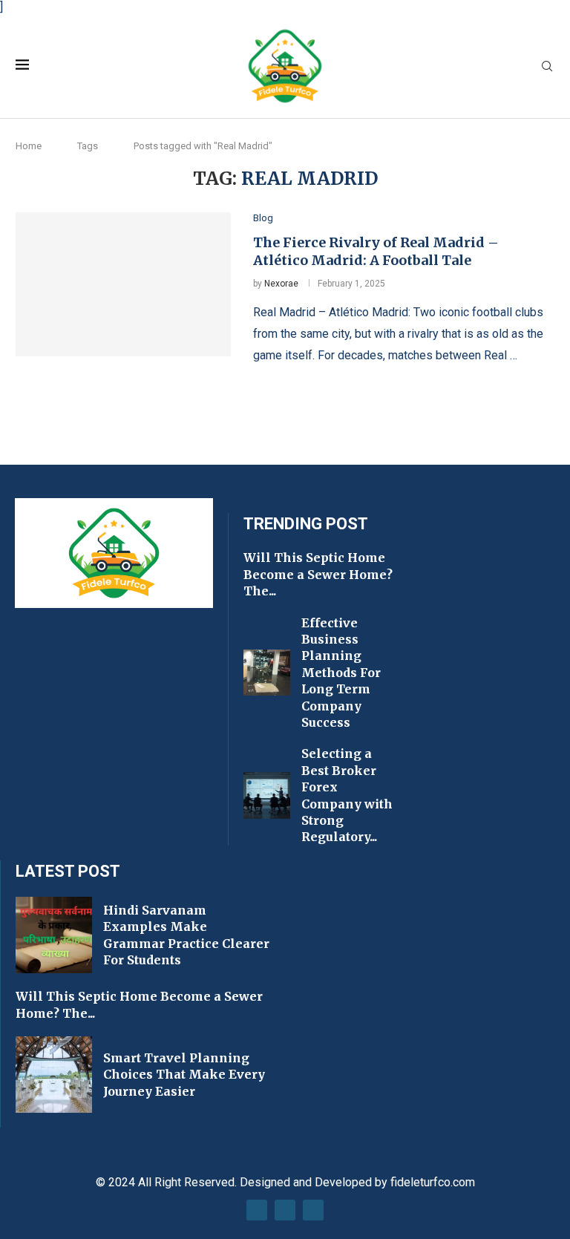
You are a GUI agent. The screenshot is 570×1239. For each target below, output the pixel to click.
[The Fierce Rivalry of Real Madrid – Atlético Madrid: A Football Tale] (123, 284)
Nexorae (281, 283)
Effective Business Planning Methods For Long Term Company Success (341, 672)
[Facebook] (256, 1210)
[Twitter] (285, 1210)
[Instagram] (313, 1210)
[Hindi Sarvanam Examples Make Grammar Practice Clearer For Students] (54, 935)
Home (29, 145)
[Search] (547, 67)
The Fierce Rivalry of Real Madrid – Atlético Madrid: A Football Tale (376, 251)
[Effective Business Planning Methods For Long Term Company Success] (266, 673)
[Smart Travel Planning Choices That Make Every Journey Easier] (54, 1074)
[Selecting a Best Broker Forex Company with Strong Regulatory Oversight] (266, 795)
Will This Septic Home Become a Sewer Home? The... (318, 574)
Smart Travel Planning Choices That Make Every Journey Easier (184, 1074)
